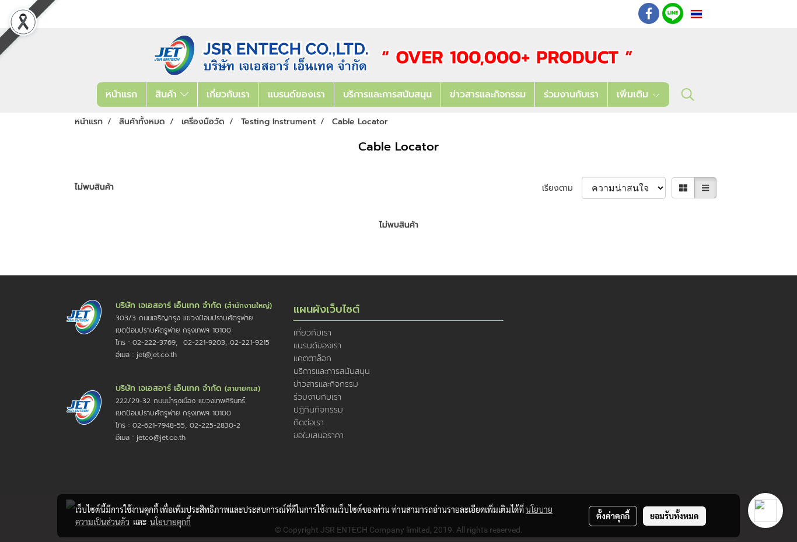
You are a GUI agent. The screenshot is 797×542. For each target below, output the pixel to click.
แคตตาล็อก (312, 358)
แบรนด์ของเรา (296, 95)
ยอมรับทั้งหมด (674, 515)
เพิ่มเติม (634, 95)
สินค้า (167, 95)
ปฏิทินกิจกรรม (318, 410)
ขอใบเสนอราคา (318, 435)
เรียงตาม (562, 188)
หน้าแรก (121, 95)
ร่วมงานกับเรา (571, 95)
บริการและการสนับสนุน (387, 95)
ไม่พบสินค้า (94, 187)
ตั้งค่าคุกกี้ (613, 515)
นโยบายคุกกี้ (170, 521)
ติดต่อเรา (308, 423)
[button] (688, 94)
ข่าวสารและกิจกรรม (488, 95)
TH (710, 14)
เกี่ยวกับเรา (228, 95)
